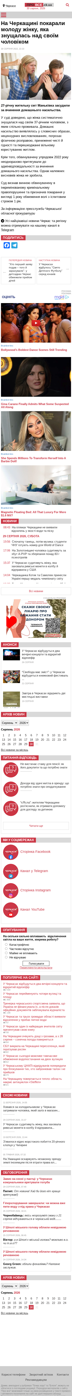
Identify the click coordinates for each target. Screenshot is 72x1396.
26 (9, 744)
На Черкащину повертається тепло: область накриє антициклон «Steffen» (32, 1080)
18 (31, 739)
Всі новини (36, 591)
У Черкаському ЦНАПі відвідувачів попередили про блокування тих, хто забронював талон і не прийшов (34, 1069)
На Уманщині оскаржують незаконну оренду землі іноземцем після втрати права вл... (32, 1160)
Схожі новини (15, 1095)
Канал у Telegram (34, 871)
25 (3, 744)
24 (64, 739)
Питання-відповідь (20, 757)
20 (42, 739)
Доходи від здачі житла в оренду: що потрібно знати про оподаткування (44, 785)
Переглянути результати (36, 967)
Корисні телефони (13, 1374)
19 (36, 739)
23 (59, 739)
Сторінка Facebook (35, 852)
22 (53, 739)
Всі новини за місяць (14, 749)
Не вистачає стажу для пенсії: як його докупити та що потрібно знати (43, 765)
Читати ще (36, 825)
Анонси (10, 644)
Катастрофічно (19, 944)
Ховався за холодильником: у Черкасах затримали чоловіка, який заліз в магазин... (31, 1108)
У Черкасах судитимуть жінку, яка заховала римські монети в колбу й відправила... (32, 1126)
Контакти (63, 1374)
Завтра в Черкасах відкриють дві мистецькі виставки (43, 695)
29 (25, 744)
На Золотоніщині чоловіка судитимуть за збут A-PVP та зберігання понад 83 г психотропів (39, 554)
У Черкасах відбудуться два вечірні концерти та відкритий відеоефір (41, 654)
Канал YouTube (32, 909)
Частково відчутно (21, 949)
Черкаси (11, 5)
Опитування (14, 930)
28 (20, 744)
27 (14, 744)
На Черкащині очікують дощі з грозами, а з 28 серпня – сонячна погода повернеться (33, 1038)
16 (20, 739)
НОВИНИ (10, 521)
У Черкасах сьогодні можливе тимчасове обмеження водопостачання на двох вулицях (33, 1057)
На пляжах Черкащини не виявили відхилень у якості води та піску (34, 529)
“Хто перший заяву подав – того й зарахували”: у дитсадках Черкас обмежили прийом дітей (20, 272)
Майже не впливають (23, 953)
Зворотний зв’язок (41, 1374)
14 (9, 739)
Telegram (7, 230)
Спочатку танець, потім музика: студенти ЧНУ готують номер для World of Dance (39, 543)
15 (14, 739)
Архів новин (14, 714)
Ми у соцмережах (18, 840)
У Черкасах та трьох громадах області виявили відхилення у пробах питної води (34, 1018)
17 (25, 739)
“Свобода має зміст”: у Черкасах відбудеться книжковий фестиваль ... (45, 675)
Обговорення (15, 1172)
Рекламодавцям (36, 1379)
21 (48, 739)
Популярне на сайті (20, 977)
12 (64, 735)
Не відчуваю (17, 957)
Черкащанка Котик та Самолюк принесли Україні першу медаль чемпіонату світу (39, 576)
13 (3, 739)
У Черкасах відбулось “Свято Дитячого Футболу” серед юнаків (50, 269)
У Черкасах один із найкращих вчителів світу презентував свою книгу (32, 1028)
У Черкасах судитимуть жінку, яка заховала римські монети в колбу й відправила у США (35, 566)
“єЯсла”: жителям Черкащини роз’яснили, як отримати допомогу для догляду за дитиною (42, 806)
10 (53, 735)
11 (59, 735)
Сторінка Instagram (35, 890)
